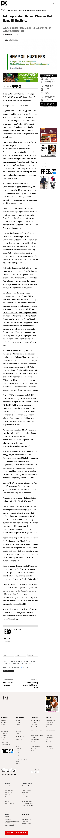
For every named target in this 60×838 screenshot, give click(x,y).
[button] (53, 3)
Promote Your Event (50, 726)
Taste (47, 744)
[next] (4, 10)
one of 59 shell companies (27, 458)
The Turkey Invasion (8, 683)
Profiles (17, 733)
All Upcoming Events (50, 720)
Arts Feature (19, 739)
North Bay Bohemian (9, 792)
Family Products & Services (37, 741)
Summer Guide (49, 741)
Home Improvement (35, 746)
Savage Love (19, 754)
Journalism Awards (26, 819)
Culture (17, 746)
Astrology (18, 741)
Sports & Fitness (19, 757)
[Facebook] (13, 86)
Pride (47, 739)
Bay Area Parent (8, 799)
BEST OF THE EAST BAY (36, 730)
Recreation (33, 748)
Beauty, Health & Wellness (37, 735)
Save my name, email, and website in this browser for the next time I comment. (19, 662)
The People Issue (50, 748)
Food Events (34, 724)
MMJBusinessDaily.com (13, 446)
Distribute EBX (4, 740)
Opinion (17, 729)
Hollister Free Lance (26, 790)
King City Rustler (26, 792)
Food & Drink (34, 744)
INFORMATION (4, 717)
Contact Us (3, 729)
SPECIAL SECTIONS (50, 730)
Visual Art (18, 763)
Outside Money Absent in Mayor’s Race (30, 685)
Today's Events (49, 722)
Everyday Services (35, 739)
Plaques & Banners (5, 744)
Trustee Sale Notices (9, 825)
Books (17, 744)
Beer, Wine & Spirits (35, 720)
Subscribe (3, 722)
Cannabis (18, 722)
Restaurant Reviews (35, 726)
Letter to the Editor (5, 731)
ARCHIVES (33, 697)
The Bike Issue (49, 746)
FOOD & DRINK (34, 717)
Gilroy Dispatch (25, 785)
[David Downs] (7, 631)
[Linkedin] (20, 86)
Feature (18, 724)
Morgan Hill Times (26, 796)
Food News (33, 722)
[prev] (2, 10)
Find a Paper (4, 737)
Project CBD (27, 296)
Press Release (4, 733)
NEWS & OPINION (20, 717)
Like (54, 159)
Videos (17, 761)
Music (17, 752)
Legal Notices (8, 819)
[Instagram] (35, 772)
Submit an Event (49, 724)
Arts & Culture (34, 733)
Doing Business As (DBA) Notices (12, 824)
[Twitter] (16, 86)
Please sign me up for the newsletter (11, 667)
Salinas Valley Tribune (27, 801)
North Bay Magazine (9, 803)
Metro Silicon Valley (9, 790)
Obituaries (3, 735)
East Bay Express (9, 785)
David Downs (8, 34)
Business (18, 720)
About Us (3, 726)
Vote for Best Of (4, 742)
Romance (33, 750)
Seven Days (18, 731)
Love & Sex (18, 748)
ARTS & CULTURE (20, 736)
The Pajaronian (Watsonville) (28, 803)
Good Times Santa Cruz (10, 788)
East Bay (7, 801)
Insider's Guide (49, 737)
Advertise (3, 724)
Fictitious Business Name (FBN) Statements (12, 822)
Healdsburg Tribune (26, 788)
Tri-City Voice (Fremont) (27, 805)
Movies (17, 750)
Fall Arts (48, 733)
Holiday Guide (49, 735)
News (17, 726)
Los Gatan (24, 794)
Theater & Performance (21, 759)
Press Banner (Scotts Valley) (28, 799)
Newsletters (3, 720)
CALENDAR (48, 717)
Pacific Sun (7, 794)
